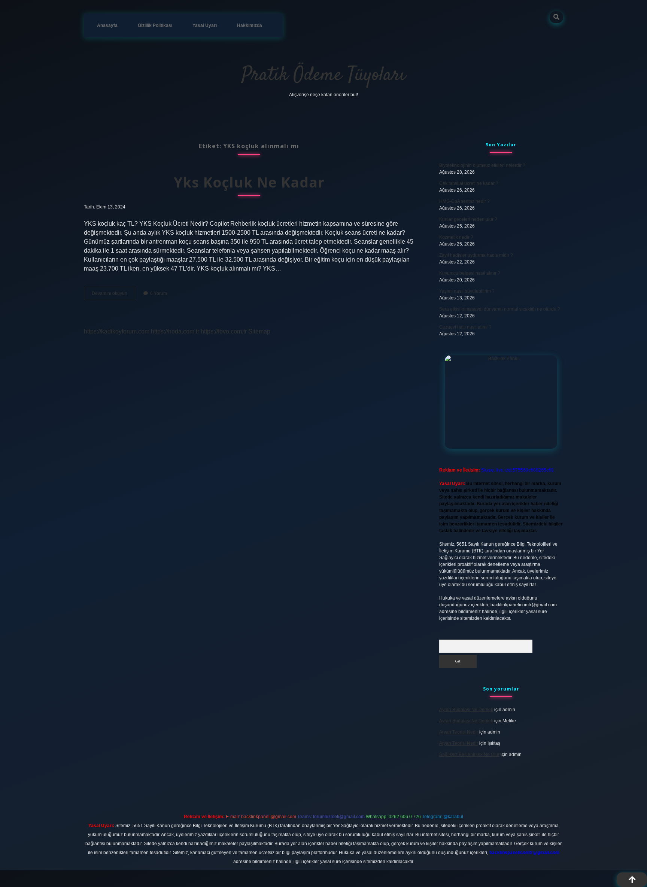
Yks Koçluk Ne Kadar (249, 182)
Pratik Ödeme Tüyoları (323, 75)
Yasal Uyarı (204, 25)
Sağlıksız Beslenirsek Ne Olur (469, 754)
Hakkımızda (249, 25)
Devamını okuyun (113, 295)
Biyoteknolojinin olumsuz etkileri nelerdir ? (482, 165)
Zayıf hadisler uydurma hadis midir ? (476, 255)
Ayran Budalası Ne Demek (466, 709)
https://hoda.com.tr (175, 331)
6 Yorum (158, 293)
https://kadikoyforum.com (116, 331)
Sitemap (259, 331)
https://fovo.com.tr (224, 331)
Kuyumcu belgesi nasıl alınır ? (469, 273)
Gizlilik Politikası (155, 25)
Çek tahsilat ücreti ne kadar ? (468, 183)
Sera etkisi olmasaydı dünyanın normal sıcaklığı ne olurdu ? (499, 309)
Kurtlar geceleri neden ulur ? (468, 219)
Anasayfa (107, 25)
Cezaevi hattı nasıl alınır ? (465, 327)
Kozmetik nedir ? (456, 237)
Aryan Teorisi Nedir (458, 732)
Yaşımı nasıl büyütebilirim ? (467, 291)
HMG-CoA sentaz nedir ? (464, 201)
